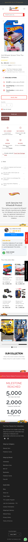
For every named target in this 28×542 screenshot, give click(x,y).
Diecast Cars (6, 448)
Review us (14, 235)
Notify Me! (14, 97)
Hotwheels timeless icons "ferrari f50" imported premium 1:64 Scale (20, 278)
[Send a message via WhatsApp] (25, 539)
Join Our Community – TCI (10, 503)
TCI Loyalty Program (8, 499)
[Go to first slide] (25, 247)
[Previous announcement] (3, 2)
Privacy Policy (7, 517)
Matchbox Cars (7, 465)
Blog (4, 489)
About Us (5, 492)
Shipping (10, 65)
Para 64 (5, 479)
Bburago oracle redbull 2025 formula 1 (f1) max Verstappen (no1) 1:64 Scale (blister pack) (20, 302)
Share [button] (4, 161)
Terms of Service (7, 521)
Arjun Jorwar (10, 252)
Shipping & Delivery (8, 510)
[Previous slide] (2, 247)
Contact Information (8, 506)
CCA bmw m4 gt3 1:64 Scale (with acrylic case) (7, 302)
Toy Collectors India (15, 229)
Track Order (6, 496)
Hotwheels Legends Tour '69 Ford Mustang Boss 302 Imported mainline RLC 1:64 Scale (7, 278)
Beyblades (6, 472)
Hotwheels (6, 461)
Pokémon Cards (7, 451)
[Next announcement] (25, 2)
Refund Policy (7, 514)
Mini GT (5, 468)
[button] (3, 9)
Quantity (3, 102)
